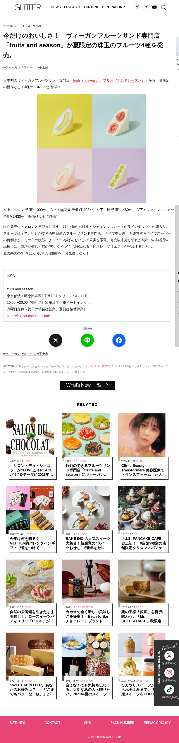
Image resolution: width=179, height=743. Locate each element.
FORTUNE (91, 7)
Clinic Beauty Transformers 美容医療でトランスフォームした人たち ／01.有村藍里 (143, 470)
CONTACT (52, 723)
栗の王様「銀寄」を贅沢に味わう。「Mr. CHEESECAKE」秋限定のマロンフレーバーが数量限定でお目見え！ (143, 616)
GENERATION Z (113, 7)
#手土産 (42, 67)
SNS (87, 723)
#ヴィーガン (11, 67)
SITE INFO (17, 723)
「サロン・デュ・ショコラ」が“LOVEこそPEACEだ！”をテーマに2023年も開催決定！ (31, 470)
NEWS (56, 7)
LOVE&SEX (72, 7)
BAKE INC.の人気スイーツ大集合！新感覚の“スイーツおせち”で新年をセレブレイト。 (88, 543)
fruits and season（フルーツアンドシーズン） (109, 80)
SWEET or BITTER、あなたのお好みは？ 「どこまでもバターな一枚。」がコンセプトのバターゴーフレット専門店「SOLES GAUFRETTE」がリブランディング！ (32, 690)
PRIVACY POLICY (157, 723)
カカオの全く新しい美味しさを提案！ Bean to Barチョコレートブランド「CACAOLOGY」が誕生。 (88, 616)
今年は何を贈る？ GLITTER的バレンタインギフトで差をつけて (32, 543)
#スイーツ (29, 67)
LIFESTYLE (25, 26)
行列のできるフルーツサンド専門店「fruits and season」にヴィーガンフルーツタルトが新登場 (88, 470)
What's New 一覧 (84, 385)
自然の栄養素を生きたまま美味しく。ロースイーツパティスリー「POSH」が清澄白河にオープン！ (32, 616)
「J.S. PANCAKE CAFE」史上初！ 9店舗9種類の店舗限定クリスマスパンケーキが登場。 (143, 543)
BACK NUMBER (122, 723)
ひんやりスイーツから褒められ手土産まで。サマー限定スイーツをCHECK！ (143, 689)
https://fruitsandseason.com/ (28, 316)
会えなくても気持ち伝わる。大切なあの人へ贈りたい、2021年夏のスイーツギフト (88, 690)
